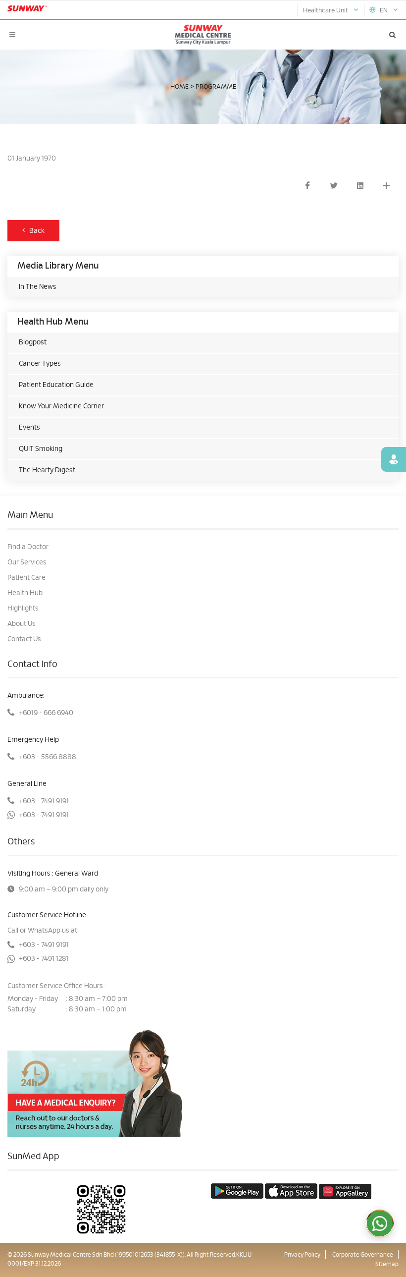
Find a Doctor (28, 547)
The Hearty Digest (47, 470)
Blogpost (33, 342)
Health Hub (25, 593)
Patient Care (26, 577)
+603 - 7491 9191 (44, 801)
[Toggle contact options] (380, 1223)
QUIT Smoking (40, 448)
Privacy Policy (302, 1255)
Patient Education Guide (56, 385)
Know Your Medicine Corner (61, 406)
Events (29, 427)
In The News (37, 286)
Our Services (27, 562)
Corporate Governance (362, 1255)
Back (35, 230)
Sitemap (387, 1264)
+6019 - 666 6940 (46, 713)
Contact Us (24, 639)
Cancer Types (40, 363)
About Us (21, 623)
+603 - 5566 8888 (47, 757)
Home (179, 87)
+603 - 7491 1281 (44, 958)
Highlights (23, 608)
